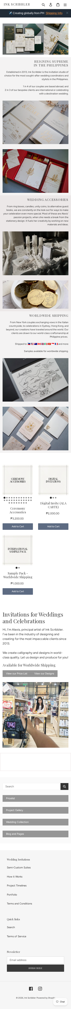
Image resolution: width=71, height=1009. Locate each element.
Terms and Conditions (19, 903)
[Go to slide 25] (9, 503)
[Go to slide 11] (28, 497)
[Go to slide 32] (26, 503)
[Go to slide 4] (11, 497)
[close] (67, 13)
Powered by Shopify (46, 998)
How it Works (14, 876)
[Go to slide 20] (21, 500)
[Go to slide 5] (14, 497)
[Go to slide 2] (7, 497)
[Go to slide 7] (19, 497)
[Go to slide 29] (19, 503)
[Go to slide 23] (28, 500)
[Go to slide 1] (4, 498)
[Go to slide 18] (16, 500)
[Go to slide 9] (23, 497)
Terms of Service (16, 936)
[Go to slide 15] (9, 500)
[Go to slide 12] (31, 497)
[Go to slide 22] (26, 500)
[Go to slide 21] (23, 500)
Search (11, 927)
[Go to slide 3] (9, 497)
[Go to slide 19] (19, 500)
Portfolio (12, 894)
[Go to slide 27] (14, 503)
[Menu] (65, 4)
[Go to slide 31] (23, 503)
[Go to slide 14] (7, 500)
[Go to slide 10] (26, 497)
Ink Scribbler (17, 4)
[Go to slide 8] (21, 497)
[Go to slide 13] (4, 500)
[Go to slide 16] (11, 500)
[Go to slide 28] (16, 503)
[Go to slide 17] (14, 500)
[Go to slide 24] (31, 500)
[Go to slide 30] (21, 503)
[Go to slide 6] (16, 497)
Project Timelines (17, 885)
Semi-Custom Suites (19, 867)
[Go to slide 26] (11, 503)
